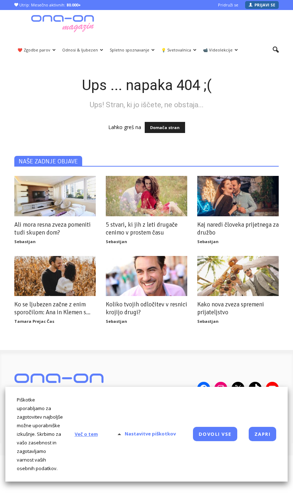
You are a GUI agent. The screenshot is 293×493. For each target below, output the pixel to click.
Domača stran (165, 127)
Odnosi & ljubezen (80, 50)
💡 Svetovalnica (176, 50)
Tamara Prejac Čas (34, 321)
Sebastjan (25, 241)
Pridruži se (228, 5)
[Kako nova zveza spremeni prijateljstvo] (238, 276)
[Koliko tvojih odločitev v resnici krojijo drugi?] (146, 276)
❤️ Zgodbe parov (34, 50)
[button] (276, 50)
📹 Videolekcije (218, 50)
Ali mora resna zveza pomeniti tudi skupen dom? (52, 228)
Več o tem (86, 434)
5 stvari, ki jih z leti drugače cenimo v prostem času (142, 228)
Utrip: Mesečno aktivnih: (49, 5)
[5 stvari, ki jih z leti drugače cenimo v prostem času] (146, 196)
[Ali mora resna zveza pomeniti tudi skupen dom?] (55, 196)
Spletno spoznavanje (129, 50)
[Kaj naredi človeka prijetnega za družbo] (238, 196)
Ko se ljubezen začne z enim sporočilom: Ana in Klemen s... (52, 308)
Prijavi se (264, 5)
